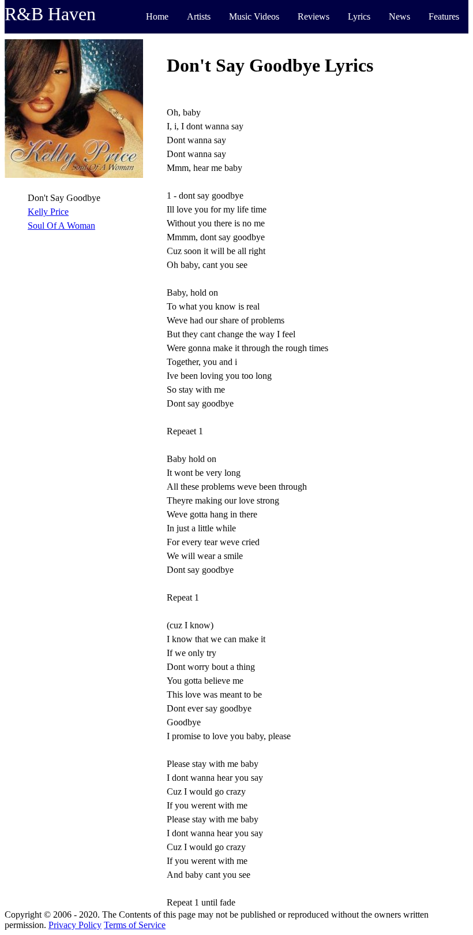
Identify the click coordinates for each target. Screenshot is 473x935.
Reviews (313, 16)
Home (157, 16)
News (399, 16)
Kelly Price (48, 212)
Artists (199, 16)
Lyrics (359, 16)
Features (444, 16)
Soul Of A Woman (61, 225)
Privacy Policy (75, 925)
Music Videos (254, 16)
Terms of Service (135, 925)
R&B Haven (50, 13)
